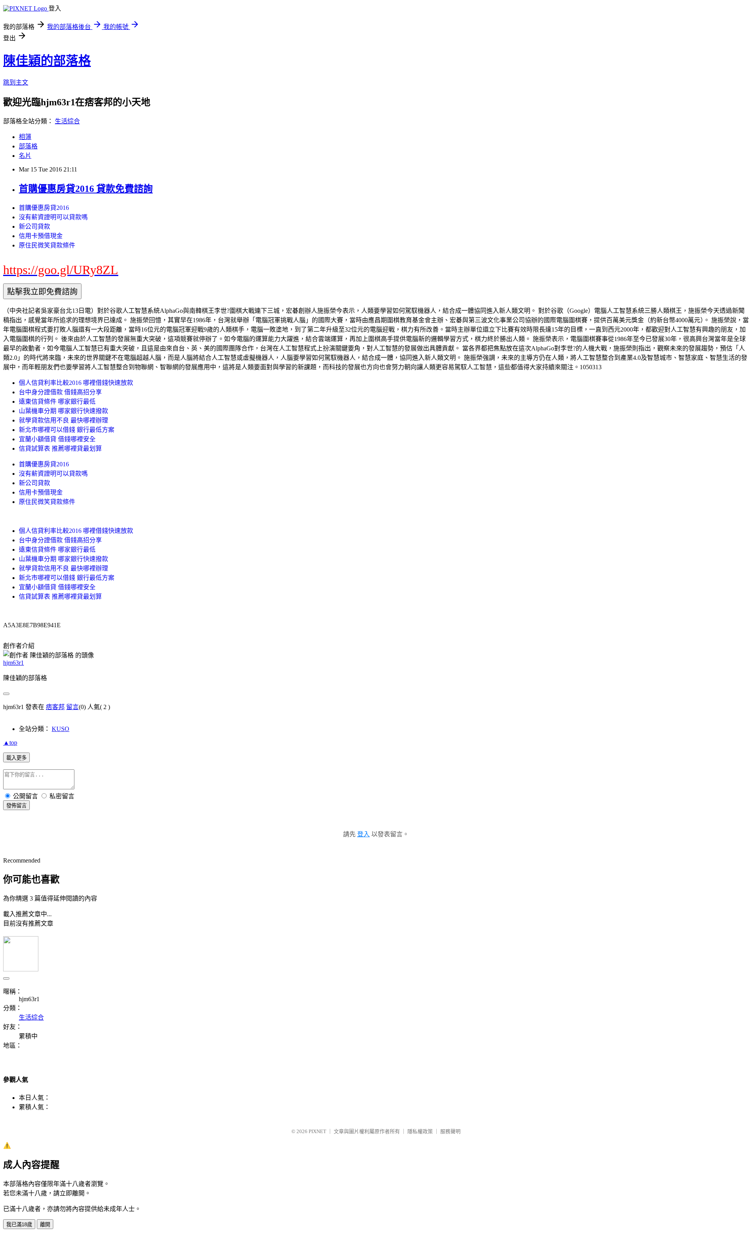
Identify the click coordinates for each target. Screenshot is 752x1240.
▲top (10, 742)
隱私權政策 (420, 1131)
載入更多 (16, 758)
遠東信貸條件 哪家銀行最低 (57, 401)
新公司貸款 (34, 226)
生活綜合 (67, 121)
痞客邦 (55, 707)
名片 (25, 155)
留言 (72, 707)
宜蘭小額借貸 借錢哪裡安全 (57, 439)
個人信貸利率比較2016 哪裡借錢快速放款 (76, 382)
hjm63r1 (13, 662)
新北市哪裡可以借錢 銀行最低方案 (66, 429)
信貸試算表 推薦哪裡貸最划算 (60, 448)
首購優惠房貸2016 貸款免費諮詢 (86, 189)
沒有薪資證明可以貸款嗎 (53, 217)
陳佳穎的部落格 (47, 61)
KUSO (60, 729)
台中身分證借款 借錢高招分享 (60, 392)
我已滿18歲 (19, 1224)
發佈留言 (16, 806)
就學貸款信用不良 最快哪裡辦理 (63, 420)
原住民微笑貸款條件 (47, 245)
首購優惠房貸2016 (44, 207)
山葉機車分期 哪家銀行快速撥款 (63, 411)
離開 (45, 1224)
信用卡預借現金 (41, 236)
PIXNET (317, 1131)
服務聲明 (450, 1131)
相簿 (25, 137)
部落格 (28, 146)
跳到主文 (15, 82)
